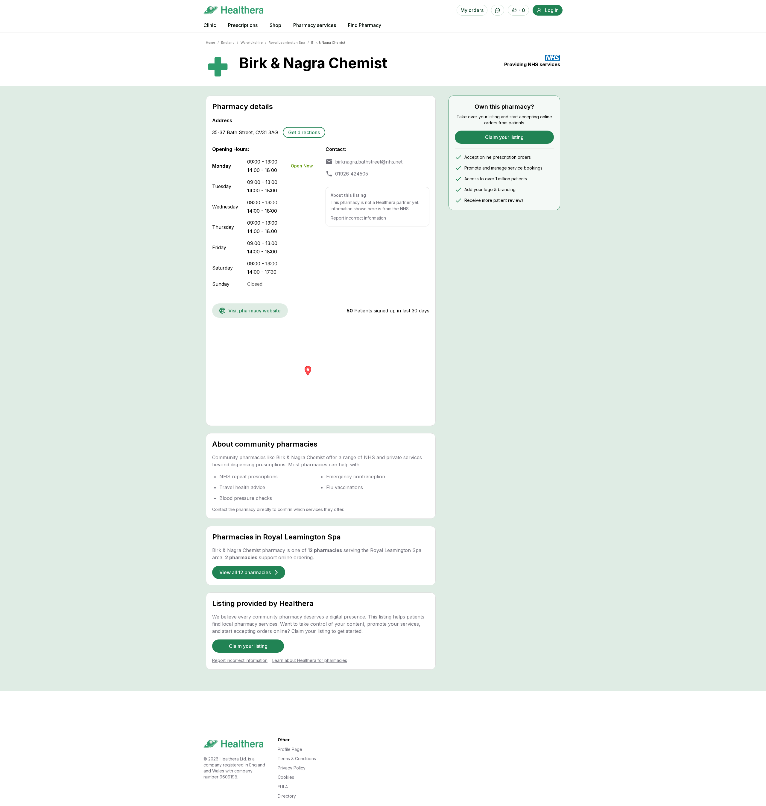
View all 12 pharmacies (245, 572)
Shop (275, 25)
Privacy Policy (292, 767)
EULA (283, 786)
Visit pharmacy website (254, 311)
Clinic (209, 25)
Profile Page (290, 749)
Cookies (286, 777)
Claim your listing (248, 646)
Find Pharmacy (364, 25)
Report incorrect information (358, 217)
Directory (287, 796)
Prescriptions (243, 25)
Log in (552, 10)
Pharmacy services (314, 25)
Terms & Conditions (297, 758)
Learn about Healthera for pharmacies (309, 660)
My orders (472, 10)
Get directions (304, 132)
